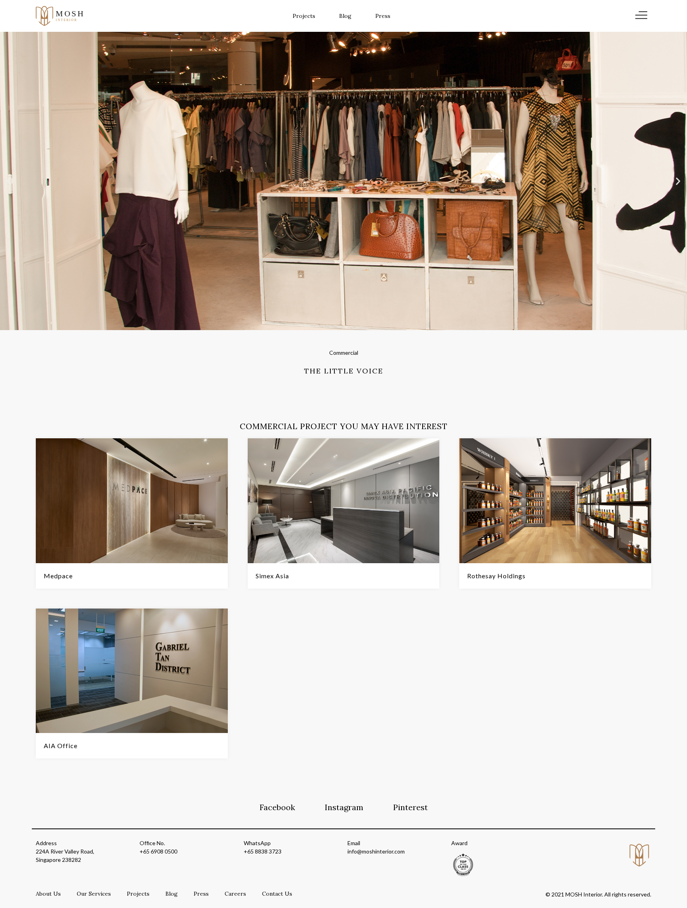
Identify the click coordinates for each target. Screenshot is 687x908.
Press (382, 15)
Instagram (344, 807)
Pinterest (410, 807)
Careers (235, 893)
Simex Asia (272, 575)
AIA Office (61, 745)
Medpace (58, 575)
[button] (9, 181)
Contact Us (277, 893)
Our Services (94, 893)
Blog (345, 15)
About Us (48, 893)
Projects (304, 15)
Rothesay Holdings (496, 575)
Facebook (277, 807)
